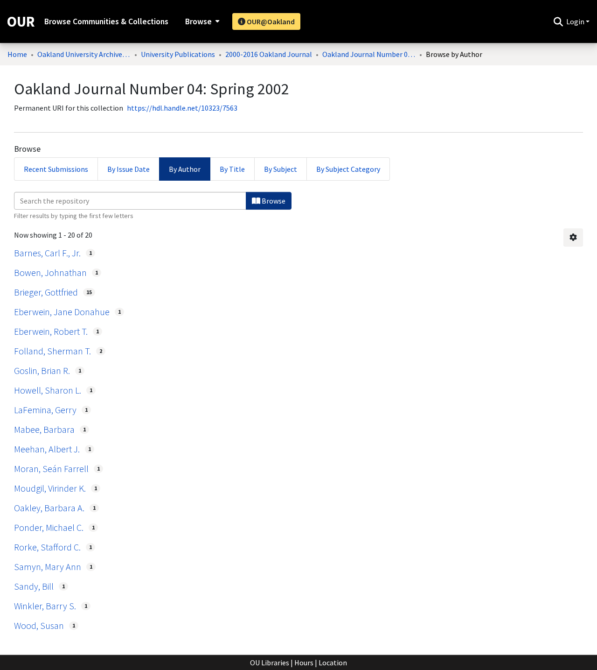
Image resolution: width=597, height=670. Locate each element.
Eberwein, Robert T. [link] (51, 331)
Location (333, 662)
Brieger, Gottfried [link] (46, 292)
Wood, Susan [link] (39, 625)
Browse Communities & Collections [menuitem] (106, 21)
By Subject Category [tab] (348, 169)
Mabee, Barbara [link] (44, 429)
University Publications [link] (178, 54)
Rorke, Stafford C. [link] (47, 547)
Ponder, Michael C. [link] (48, 527)
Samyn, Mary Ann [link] (47, 566)
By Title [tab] (232, 169)
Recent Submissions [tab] (56, 169)
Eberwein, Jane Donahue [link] (62, 311)
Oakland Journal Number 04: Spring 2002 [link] (369, 54)
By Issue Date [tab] (128, 169)
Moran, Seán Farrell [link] (51, 468)
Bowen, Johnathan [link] (50, 272)
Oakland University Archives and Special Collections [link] (84, 54)
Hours (303, 662)
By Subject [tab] (280, 169)
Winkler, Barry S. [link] (45, 606)
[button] (558, 21)
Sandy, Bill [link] (34, 586)
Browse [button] (198, 21)
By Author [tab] (185, 169)
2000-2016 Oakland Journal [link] (268, 54)
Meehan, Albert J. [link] (47, 449)
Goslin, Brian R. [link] (42, 370)
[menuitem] (201, 21)
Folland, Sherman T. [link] (52, 351)
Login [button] (576, 21)
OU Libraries (269, 662)
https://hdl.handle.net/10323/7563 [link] (182, 108)
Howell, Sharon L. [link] (47, 390)
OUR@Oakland (270, 21)
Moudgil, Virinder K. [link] (50, 488)
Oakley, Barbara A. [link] (49, 508)
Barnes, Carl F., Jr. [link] (47, 253)
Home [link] (17, 54)
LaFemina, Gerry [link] (45, 410)
